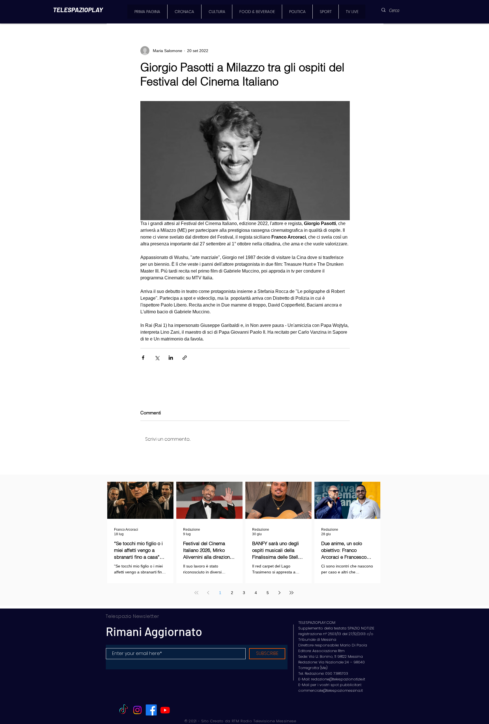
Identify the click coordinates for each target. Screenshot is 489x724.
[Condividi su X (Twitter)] (157, 357)
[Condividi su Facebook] (143, 357)
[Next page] (279, 593)
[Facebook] (151, 710)
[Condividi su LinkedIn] (170, 357)
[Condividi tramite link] (184, 357)
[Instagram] (137, 710)
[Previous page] (208, 593)
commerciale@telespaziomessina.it (330, 690)
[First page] (196, 593)
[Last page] (291, 593)
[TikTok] (123, 710)
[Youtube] (165, 710)
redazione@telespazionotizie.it (338, 679)
